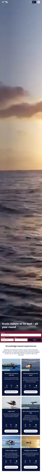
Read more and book (11, 391)
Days (16, 337)
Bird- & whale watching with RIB (31, 412)
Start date (3, 337)
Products (3, 333)
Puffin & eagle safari (11, 450)
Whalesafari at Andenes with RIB (11, 374)
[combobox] (7, 340)
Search (34, 339)
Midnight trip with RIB (30, 450)
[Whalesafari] (5, 2)
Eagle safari (11, 411)
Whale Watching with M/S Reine (30, 374)
